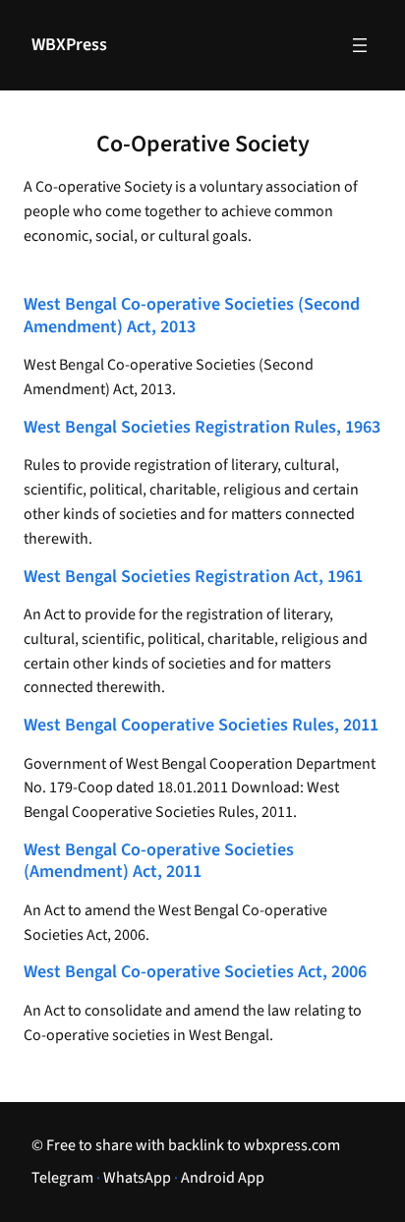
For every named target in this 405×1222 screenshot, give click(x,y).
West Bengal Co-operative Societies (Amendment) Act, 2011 (159, 862)
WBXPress (69, 44)
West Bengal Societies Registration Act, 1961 (193, 577)
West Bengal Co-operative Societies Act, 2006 (195, 972)
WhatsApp (137, 1178)
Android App (222, 1178)
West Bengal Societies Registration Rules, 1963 (202, 428)
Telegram (62, 1178)
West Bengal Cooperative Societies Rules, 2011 (201, 726)
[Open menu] (360, 45)
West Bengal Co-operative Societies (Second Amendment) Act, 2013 (192, 316)
